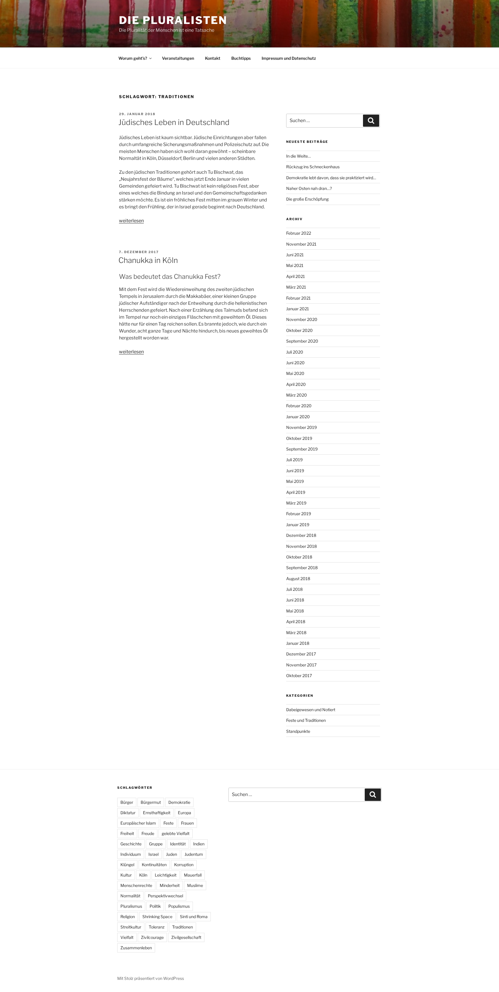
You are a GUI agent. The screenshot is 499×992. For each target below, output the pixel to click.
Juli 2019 (294, 459)
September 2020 (302, 341)
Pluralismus (131, 906)
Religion (127, 916)
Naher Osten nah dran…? (309, 188)
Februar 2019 (298, 513)
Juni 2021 (295, 254)
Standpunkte (298, 731)
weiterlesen (131, 220)
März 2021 (296, 287)
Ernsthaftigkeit (156, 812)
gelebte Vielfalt (175, 833)
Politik (155, 906)
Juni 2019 (295, 470)
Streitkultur (130, 926)
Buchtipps (241, 58)
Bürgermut (151, 802)
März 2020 (296, 395)
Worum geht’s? (132, 58)
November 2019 (301, 427)
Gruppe (156, 843)
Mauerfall (193, 875)
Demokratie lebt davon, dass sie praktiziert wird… (331, 177)
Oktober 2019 (299, 438)
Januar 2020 (298, 416)
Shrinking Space (157, 916)
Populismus (179, 906)
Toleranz (157, 926)
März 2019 (296, 502)
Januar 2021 (297, 308)
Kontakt (212, 58)
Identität (178, 843)
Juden (171, 854)
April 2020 (296, 384)
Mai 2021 (295, 265)
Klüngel (127, 864)
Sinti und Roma (194, 916)
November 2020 (301, 319)
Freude (147, 833)
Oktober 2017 (299, 675)
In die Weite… (298, 156)
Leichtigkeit (165, 875)
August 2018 (298, 578)
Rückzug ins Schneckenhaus (313, 166)
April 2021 (295, 276)
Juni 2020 (295, 362)
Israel (153, 854)
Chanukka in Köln (148, 260)
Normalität (130, 895)
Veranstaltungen (178, 58)
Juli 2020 (294, 352)
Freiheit (127, 833)
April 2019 (295, 492)
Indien (198, 843)
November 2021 (301, 244)
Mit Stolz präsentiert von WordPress (150, 978)
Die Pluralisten (173, 20)
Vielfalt (126, 937)
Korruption (183, 864)
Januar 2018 (297, 643)
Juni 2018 (295, 599)
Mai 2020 (295, 373)
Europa (184, 812)
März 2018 (296, 632)
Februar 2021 (298, 298)
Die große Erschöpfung (307, 199)
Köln (143, 875)
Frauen (187, 823)
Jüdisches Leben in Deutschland (174, 122)
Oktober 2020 (299, 330)
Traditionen (182, 926)
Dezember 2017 (301, 653)
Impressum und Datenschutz (289, 58)
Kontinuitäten (154, 864)
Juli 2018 (294, 589)
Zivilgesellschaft (186, 937)
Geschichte (130, 843)
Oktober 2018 (299, 556)
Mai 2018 (295, 610)
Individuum (130, 854)
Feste (168, 823)
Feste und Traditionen (306, 720)
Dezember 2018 (301, 535)
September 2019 (302, 449)
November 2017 (301, 664)
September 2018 (302, 567)
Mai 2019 (295, 481)
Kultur (126, 875)
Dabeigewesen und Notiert (310, 709)
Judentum (194, 854)
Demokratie (179, 802)
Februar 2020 (299, 405)
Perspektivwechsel (165, 895)
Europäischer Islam (138, 823)
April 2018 (295, 621)
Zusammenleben (136, 947)
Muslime (195, 885)
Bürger (126, 802)
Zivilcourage (152, 937)
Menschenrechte (136, 885)
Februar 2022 (298, 233)
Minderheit (170, 885)
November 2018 (301, 546)
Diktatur (127, 812)
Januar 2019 (297, 524)
